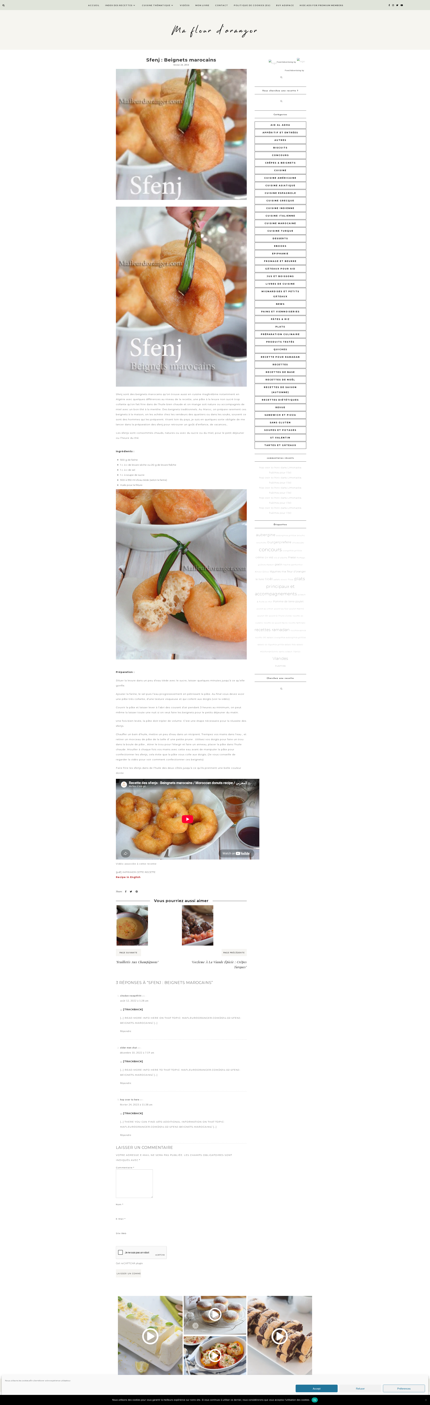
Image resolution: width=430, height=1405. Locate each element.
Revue (280, 407)
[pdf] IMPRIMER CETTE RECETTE (136, 872)
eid (271, 557)
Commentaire (125, 1167)
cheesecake (298, 543)
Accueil (93, 5)
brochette (261, 543)
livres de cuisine (280, 284)
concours (280, 155)
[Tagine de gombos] (230, 911)
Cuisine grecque (280, 200)
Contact (221, 5)
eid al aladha (280, 558)
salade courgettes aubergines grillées (286, 637)
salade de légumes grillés (271, 644)
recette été (260, 637)
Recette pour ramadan (280, 357)
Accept (316, 1388)
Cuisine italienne (280, 215)
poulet (299, 601)
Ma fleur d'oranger (215, 31)
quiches (280, 349)
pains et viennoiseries (280, 311)
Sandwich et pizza (280, 415)
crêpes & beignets (280, 163)
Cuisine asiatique (280, 185)
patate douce (280, 579)
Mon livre (202, 5)
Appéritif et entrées (280, 132)
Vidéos (185, 5)
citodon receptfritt (130, 995)
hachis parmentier (293, 565)
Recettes (280, 364)
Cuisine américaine (280, 178)
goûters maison (266, 565)
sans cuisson (285, 652)
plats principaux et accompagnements (280, 586)
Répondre (125, 1031)
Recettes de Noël (280, 379)
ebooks (280, 246)
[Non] (425, 1400)
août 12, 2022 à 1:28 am (134, 1000)
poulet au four (281, 609)
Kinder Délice (262, 572)
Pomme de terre (284, 601)
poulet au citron (265, 609)
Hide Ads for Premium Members (321, 5)
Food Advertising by (286, 62)
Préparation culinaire (280, 334)
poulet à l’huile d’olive (280, 616)
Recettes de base (280, 372)
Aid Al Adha (280, 125)
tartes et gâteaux (280, 445)
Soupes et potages (280, 430)
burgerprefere (279, 542)
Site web (121, 1233)
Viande (296, 652)
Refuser (360, 1388)
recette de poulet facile (276, 623)
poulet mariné (296, 609)
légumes (275, 571)
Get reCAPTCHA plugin (129, 1263)
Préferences (404, 1388)
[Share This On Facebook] (125, 891)
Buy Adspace (285, 5)
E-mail (120, 1219)
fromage (301, 558)
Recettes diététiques (280, 400)
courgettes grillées (292, 551)
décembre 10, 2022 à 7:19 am (137, 1052)
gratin (279, 564)
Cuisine (280, 170)
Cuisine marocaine (280, 223)
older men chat (128, 1047)
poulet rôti (262, 616)
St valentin (280, 437)
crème (260, 557)
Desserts (280, 238)
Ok (314, 1400)
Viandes (280, 658)
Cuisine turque (280, 231)
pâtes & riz (280, 319)
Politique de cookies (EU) (252, 5)
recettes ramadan (272, 629)
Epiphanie (280, 253)
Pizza (290, 579)
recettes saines (298, 630)
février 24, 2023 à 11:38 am (136, 1104)
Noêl (269, 579)
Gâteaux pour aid (280, 268)
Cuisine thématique (156, 5)
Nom (119, 1204)
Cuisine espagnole (280, 193)
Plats (280, 326)
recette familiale (297, 623)
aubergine (265, 535)
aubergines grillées (286, 535)
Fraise (292, 557)
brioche (301, 535)
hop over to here (129, 1099)
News (280, 304)
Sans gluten (280, 422)
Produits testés (280, 342)
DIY (266, 558)
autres (280, 140)
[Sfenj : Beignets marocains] (181, 134)
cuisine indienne (280, 208)
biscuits (280, 147)
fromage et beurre (280, 261)
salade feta (290, 644)
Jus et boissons (280, 276)
